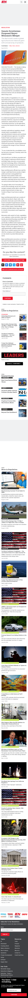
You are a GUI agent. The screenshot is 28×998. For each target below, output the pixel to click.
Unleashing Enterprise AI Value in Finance (8, 316)
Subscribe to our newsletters (14, 260)
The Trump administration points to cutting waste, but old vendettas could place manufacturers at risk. (12, 813)
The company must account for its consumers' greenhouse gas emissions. (13, 669)
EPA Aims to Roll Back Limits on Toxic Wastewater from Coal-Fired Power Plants (13, 750)
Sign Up (5, 934)
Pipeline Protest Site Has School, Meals (8, 401)
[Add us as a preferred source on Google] (21, 264)
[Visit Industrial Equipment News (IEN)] (17, 914)
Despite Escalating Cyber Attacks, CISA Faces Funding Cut (12, 809)
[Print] (2, 264)
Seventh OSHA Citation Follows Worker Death (9, 391)
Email (2, 927)
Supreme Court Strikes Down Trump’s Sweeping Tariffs (12, 869)
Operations (5, 377)
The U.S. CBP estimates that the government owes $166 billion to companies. (12, 698)
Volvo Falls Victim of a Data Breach (11, 897)
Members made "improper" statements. (11, 784)
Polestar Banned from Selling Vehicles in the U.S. (13, 636)
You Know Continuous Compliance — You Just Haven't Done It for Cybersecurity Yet (7, 335)
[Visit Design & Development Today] (3, 914)
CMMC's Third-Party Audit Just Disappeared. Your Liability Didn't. (13, 607)
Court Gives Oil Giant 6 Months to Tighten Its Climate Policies (13, 666)
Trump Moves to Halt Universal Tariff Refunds (11, 694)
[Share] (6, 264)
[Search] (21, 2)
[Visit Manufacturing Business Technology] (17, 916)
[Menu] (25, 2)
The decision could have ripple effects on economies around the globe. (12, 872)
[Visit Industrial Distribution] (3, 916)
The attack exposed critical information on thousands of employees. (12, 899)
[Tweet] (14, 264)
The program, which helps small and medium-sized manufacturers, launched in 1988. (13, 844)
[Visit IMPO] (24, 914)
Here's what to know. (6, 583)
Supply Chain (5, 604)
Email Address (7, 291)
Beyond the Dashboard (9, 412)
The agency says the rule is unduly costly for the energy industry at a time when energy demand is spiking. (13, 754)
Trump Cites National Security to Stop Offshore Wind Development (8, 344)
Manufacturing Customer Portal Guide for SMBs (13, 491)
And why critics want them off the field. (11, 726)
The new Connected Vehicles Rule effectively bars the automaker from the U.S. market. (13, 639)
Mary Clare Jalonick (14, 46)
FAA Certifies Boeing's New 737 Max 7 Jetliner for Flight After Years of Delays (9, 325)
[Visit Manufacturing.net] (10, 916)
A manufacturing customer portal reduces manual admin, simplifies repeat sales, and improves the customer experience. (12, 496)
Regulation (5, 27)
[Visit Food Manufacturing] (10, 914)
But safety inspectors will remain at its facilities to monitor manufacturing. (13, 525)
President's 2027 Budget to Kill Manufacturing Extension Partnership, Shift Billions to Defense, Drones (13, 840)
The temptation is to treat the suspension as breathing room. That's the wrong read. (12, 610)
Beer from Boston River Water (9, 381)
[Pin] (17, 264)
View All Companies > (14, 363)
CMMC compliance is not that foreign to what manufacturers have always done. (13, 555)
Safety (4, 388)
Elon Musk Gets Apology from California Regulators (12, 782)
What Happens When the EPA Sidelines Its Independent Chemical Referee (13, 723)
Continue (14, 994)
